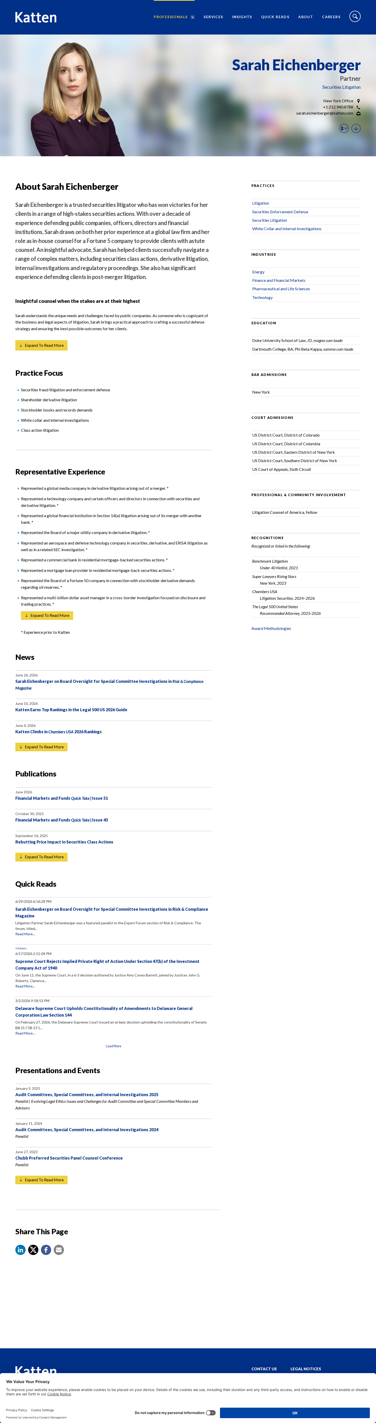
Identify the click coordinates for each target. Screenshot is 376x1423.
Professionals (170, 17)
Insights (242, 17)
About (305, 17)
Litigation (260, 203)
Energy (258, 271)
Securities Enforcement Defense (280, 211)
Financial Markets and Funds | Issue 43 (61, 819)
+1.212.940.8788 (338, 106)
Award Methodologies (271, 628)
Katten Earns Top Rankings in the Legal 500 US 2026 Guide (71, 709)
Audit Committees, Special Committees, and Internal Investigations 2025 (86, 1094)
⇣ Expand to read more (41, 345)
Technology (262, 297)
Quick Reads (275, 17)
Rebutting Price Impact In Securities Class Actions (64, 841)
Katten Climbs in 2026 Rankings (58, 731)
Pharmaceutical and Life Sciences (281, 288)
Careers (331, 17)
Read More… (25, 934)
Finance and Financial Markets (278, 280)
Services (213, 17)
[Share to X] (33, 1250)
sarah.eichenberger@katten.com (324, 112)
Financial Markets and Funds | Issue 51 (61, 798)
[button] (20, 1250)
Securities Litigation (341, 87)
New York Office (338, 100)
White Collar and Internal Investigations (287, 228)
